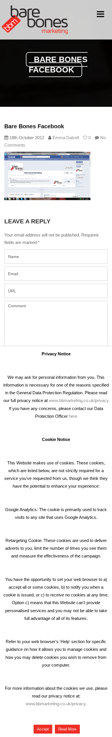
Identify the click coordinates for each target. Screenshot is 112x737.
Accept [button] (43, 729)
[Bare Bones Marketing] (34, 19)
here (73, 416)
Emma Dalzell (66, 137)
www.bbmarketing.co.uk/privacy (79, 400)
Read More (67, 729)
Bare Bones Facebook (34, 126)
